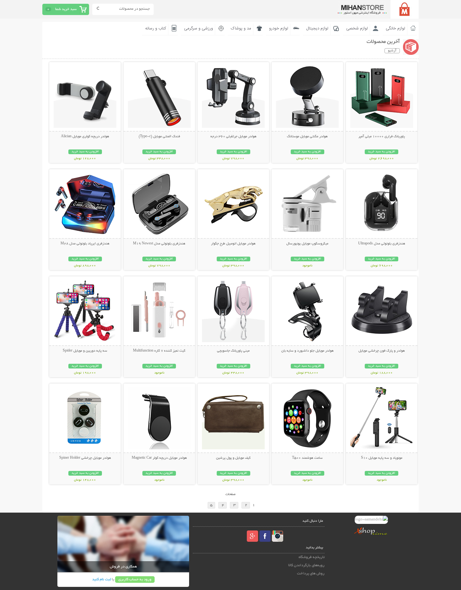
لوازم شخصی (357, 28)
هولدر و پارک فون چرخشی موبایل (381, 351)
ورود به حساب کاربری (134, 579)
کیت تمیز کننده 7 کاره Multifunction (159, 351)
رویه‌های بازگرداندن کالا (306, 565)
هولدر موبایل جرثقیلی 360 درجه (233, 136)
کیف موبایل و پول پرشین (233, 458)
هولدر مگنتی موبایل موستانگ (307, 136)
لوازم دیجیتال (317, 28)
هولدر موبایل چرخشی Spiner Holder (85, 458)
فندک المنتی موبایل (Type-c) (159, 136)
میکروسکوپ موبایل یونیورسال (307, 244)
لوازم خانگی (395, 28)
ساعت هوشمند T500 (307, 458)
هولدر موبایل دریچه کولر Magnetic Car (159, 458)
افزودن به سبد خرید (381, 152)
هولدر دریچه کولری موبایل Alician (85, 136)
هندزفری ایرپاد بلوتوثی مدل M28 (85, 244)
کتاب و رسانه (155, 28)
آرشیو (392, 51)
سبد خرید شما (66, 9)
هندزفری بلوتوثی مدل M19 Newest (159, 244)
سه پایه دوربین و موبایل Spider (85, 351)
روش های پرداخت (311, 574)
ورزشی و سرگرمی (198, 28)
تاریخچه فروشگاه (312, 557)
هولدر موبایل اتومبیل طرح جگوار (233, 244)
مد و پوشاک (241, 28)
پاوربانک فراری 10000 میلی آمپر (381, 136)
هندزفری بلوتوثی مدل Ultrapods (381, 244)
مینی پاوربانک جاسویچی (233, 351)
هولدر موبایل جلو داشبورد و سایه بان (307, 351)
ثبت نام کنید (101, 579)
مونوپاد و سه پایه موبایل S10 (381, 458)
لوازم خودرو (278, 28)
